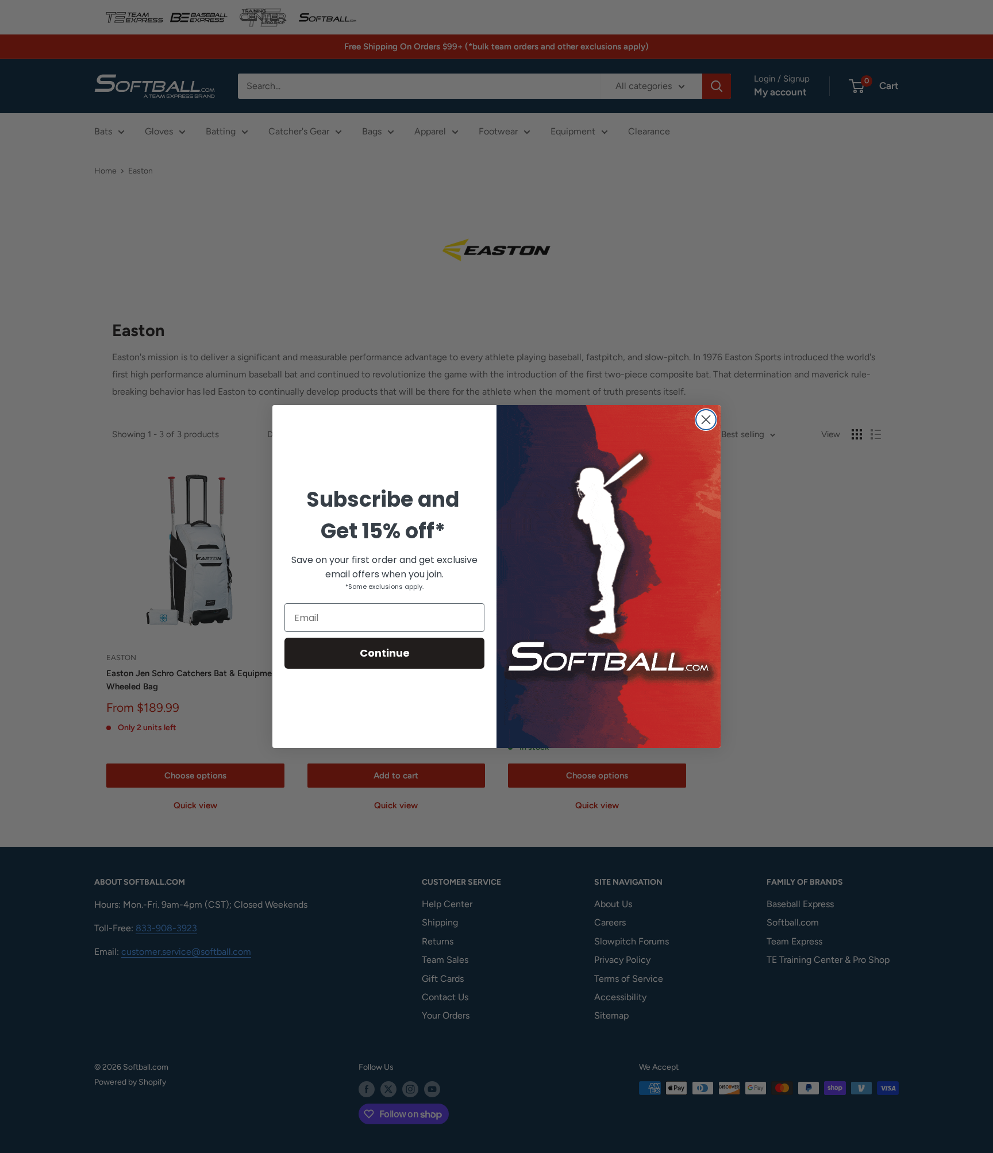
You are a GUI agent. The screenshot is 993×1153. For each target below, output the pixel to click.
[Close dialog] (706, 420)
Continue (385, 653)
